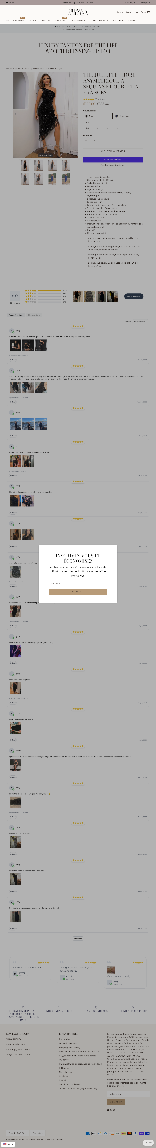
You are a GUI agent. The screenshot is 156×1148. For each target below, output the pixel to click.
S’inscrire (78, 592)
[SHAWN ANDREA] (78, 12)
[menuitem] (15, 20)
